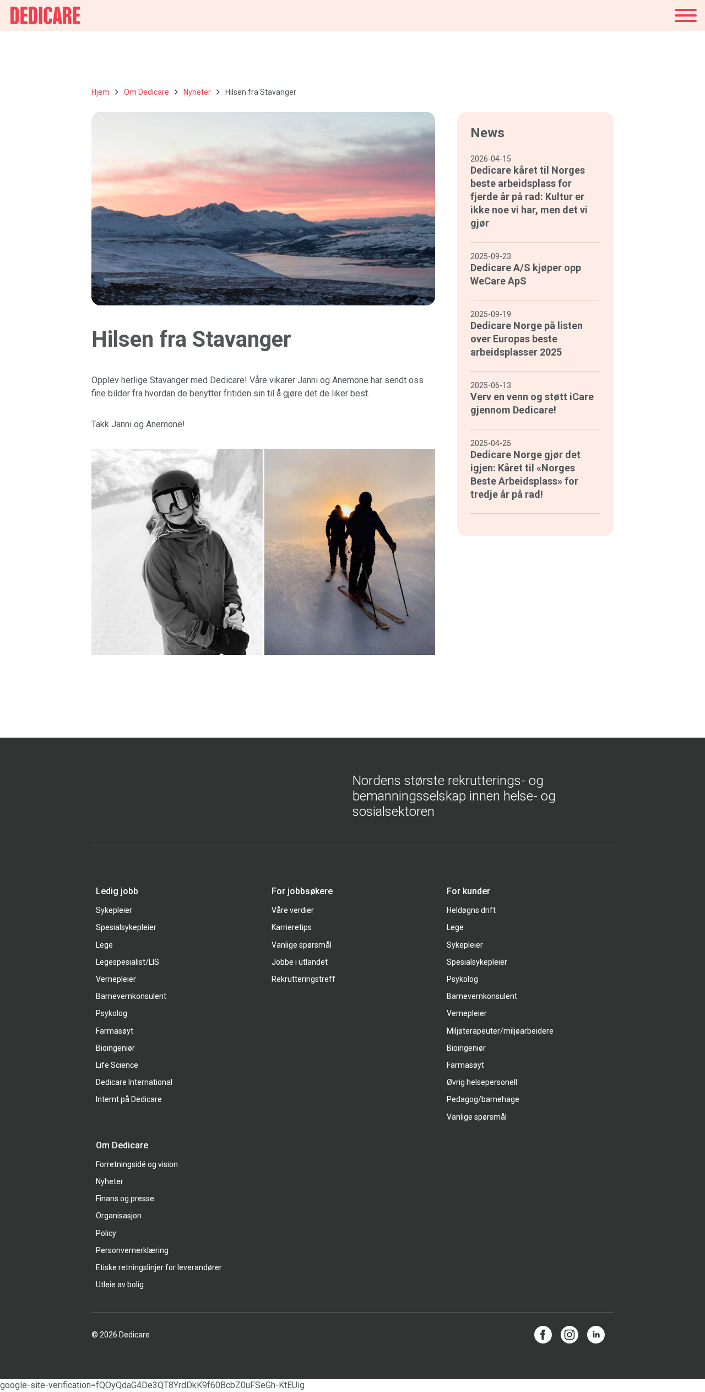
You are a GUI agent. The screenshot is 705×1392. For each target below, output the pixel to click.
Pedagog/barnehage (483, 1099)
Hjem (100, 92)
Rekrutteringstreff (303, 979)
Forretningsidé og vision (137, 1164)
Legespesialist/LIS (127, 962)
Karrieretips (292, 927)
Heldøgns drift (471, 910)
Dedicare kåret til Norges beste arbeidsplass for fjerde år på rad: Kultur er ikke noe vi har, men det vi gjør (529, 196)
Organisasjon (119, 1215)
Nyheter (197, 92)
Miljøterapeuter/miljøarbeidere (500, 1030)
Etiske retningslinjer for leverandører (159, 1267)
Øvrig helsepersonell (482, 1082)
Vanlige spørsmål (302, 944)
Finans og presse (125, 1198)
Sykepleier (114, 910)
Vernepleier (116, 979)
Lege (104, 944)
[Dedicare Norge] (45, 15)
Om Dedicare (146, 92)
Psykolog (111, 1013)
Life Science (117, 1065)
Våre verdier (293, 910)
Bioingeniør (115, 1048)
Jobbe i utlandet (300, 962)
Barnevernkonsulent (131, 996)
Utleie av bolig (120, 1284)
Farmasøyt (114, 1030)
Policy (106, 1233)
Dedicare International (134, 1082)
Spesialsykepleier (126, 927)
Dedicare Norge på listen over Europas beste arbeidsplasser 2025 (526, 339)
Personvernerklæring (132, 1250)
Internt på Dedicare (129, 1099)
